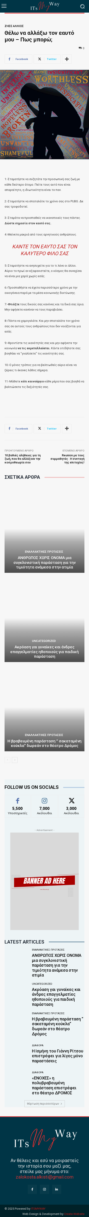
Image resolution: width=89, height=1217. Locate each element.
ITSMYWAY (38, 1208)
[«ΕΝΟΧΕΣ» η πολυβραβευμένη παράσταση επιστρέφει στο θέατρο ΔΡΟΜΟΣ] (17, 1084)
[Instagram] (44, 1189)
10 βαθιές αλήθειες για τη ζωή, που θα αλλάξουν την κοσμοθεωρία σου (23, 459)
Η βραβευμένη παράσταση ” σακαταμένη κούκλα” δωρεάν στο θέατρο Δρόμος (44, 743)
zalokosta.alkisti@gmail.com (44, 1177)
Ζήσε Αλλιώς (14, 25)
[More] (67, 59)
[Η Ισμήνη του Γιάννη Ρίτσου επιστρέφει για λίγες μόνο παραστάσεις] (17, 1054)
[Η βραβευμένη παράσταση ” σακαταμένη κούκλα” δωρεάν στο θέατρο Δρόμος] (44, 707)
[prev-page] (7, 760)
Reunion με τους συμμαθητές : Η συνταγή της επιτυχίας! (67, 459)
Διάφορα (37, 1045)
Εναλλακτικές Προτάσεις (44, 551)
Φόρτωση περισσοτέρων (43, 1103)
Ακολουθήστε (45, 798)
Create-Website (74, 1214)
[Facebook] (32, 1189)
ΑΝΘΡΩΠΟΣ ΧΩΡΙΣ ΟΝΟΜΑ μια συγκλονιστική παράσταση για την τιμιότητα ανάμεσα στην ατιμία (44, 562)
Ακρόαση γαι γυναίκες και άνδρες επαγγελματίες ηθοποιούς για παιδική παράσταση (44, 652)
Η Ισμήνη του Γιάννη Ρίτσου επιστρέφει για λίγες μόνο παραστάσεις (57, 1056)
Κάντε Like (17, 798)
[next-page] (15, 760)
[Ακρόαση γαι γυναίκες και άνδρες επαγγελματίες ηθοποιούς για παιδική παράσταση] (44, 618)
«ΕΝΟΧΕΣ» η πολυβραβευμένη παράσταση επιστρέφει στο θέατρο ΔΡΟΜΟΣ (54, 1085)
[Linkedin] (56, 1189)
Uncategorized (44, 640)
